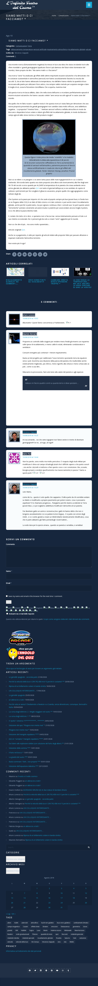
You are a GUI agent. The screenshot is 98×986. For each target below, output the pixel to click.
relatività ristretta (13, 938)
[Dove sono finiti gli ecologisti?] (38, 272)
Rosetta (58, 938)
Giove (85, 927)
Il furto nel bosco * (16, 752)
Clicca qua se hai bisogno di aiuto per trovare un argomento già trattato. (34, 668)
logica (32, 930)
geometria (76, 927)
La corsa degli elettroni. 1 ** (20, 716)
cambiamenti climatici (81, 923)
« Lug (8, 914)
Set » (13, 914)
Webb (72, 942)
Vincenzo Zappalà (30, 432)
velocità (10, 942)
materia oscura (56, 930)
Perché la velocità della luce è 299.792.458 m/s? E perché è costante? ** (37, 681)
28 (24, 907)
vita (65, 942)
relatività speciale (28, 938)
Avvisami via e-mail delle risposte (21, 614)
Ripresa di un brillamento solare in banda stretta (27, 686)
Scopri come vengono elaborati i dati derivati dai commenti (66, 619)
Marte (45, 930)
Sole (74, 938)
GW (16, 930)
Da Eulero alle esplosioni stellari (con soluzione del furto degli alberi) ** (36, 743)
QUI (37, 188)
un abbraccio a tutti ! (17, 700)
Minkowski (67, 930)
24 (62, 903)
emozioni (54, 927)
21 (24, 903)
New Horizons (79, 930)
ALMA (16, 923)
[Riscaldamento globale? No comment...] (15, 272)
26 (86, 903)
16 (49, 898)
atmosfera (34, 923)
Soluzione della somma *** (19, 748)
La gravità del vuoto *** (18, 757)
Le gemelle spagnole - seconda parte (23, 677)
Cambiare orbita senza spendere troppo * (59, 282)
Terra (29, 46)
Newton (10, 934)
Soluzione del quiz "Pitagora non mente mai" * (27, 725)
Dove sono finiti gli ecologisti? (37, 281)
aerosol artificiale (40, 49)
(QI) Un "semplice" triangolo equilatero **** (26, 739)
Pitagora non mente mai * (19, 730)
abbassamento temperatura (22, 49)
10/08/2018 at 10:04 (30, 337)
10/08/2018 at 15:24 (30, 487)
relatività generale (77, 934)
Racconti (65, 934)
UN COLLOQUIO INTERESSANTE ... (22, 691)
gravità (9, 930)
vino (59, 942)
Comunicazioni (64, 16)
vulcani (88, 49)
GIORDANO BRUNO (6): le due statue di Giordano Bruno (45, 790)
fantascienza (65, 927)
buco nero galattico (63, 923)
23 (49, 903)
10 (62, 893)
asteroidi (25, 923)
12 (86, 893)
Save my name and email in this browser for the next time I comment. (35, 596)
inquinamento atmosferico (57, 49)
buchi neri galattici (47, 923)
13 (12, 898)
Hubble (23, 930)
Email (8, 583)
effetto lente (35, 927)
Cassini (25, 927)
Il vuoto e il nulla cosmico (27, 776)
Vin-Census (35, 942)
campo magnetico (13, 927)
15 (37, 898)
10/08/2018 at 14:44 (30, 457)
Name (8, 571)
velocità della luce (22, 942)
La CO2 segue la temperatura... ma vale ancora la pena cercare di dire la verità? (82, 284)
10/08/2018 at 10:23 (30, 435)
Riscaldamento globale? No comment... (14, 282)
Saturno (67, 938)
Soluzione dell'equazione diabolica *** (23, 766)
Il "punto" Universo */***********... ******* (26, 721)
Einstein (45, 927)
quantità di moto (46, 934)
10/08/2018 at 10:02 (30, 318)
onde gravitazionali (22, 934)
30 (49, 907)
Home (54, 16)
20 (12, 903)
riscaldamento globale (76, 49)
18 (74, 898)
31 (62, 907)
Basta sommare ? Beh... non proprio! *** (25, 761)
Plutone (35, 934)
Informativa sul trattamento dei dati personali (23, 951)
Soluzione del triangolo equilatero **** (24, 734)
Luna (38, 930)
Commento (10, 544)
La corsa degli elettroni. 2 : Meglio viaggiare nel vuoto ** (30, 712)
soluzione (82, 938)
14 (24, 898)
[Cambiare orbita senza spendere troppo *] (60, 272)
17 (62, 898)
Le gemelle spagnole (17, 695)
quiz (57, 934)
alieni (9, 923)
